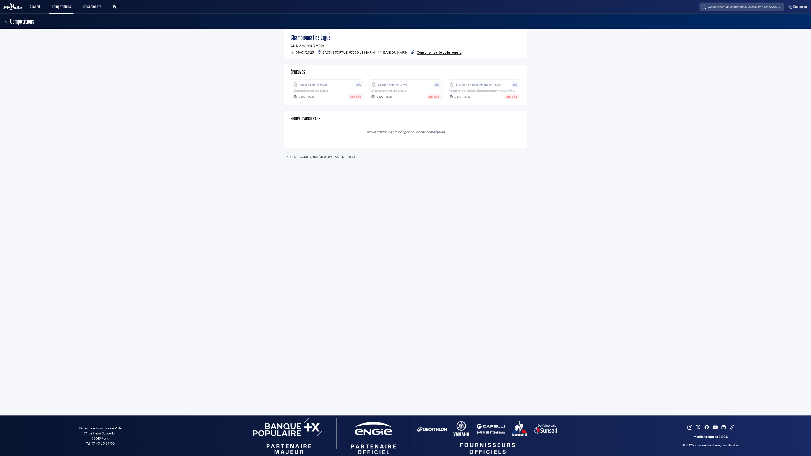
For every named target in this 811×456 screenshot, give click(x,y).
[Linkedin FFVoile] (723, 427)
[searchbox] (741, 7)
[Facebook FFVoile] (706, 427)
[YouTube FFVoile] (715, 427)
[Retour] (5, 21)
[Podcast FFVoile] (732, 427)
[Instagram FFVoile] (689, 427)
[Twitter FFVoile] (698, 427)
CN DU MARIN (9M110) (307, 45)
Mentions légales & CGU (711, 436)
